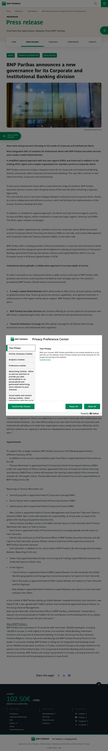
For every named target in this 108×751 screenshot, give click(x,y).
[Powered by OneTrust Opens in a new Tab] (91, 413)
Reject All (74, 406)
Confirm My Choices (21, 406)
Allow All (92, 406)
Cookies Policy (45, 359)
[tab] (20, 348)
